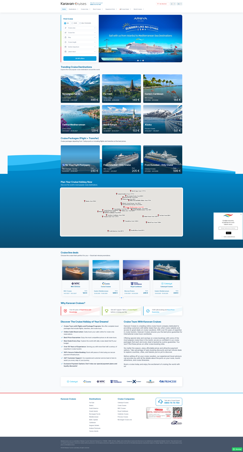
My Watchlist (163, 4)
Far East (91, 402)
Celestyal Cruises (123, 402)
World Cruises (138, 9)
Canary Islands (93, 431)
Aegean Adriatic (94, 425)
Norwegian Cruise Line (125, 419)
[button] (124, 207)
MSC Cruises (122, 408)
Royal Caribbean (123, 411)
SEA (68, 23)
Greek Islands (93, 411)
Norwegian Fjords (94, 414)
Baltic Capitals (93, 419)
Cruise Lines (84, 9)
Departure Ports (110, 9)
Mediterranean (93, 417)
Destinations (72, 9)
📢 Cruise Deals (124, 9)
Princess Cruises (123, 417)
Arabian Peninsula (94, 428)
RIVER (75, 23)
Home (64, 9)
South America (93, 408)
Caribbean (92, 422)
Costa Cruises (122, 405)
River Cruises (97, 9)
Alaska (91, 405)
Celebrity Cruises (123, 414)
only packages (86, 23)
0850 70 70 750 (95, 4)
